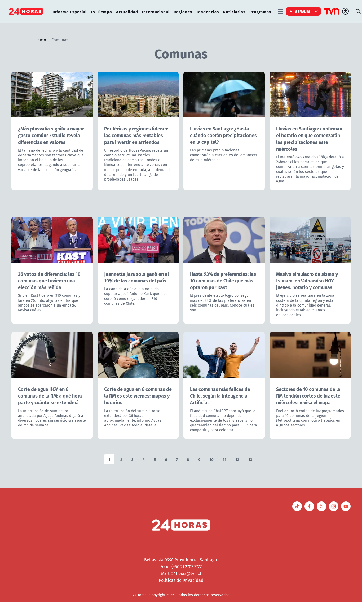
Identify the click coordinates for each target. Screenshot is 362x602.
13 (250, 459)
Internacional (156, 11)
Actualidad (127, 11)
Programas (260, 11)
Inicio (41, 39)
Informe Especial (69, 11)
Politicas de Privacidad (181, 580)
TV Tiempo (101, 11)
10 (211, 459)
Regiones (183, 11)
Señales (303, 11)
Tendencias (207, 11)
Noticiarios (234, 11)
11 (224, 459)
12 (237, 459)
